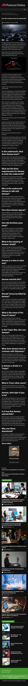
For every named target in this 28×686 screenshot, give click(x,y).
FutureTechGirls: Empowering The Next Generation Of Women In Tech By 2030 (14, 514)
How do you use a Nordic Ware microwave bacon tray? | (13, 474)
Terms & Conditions (20, 676)
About (10, 678)
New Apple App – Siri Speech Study (6, 636)
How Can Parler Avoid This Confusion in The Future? (6, 627)
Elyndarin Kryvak (7, 504)
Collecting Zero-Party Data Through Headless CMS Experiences (14, 559)
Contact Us (16, 678)
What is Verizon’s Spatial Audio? (6, 644)
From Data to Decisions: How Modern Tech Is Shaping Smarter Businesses (14, 582)
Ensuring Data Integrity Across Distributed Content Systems (14, 537)
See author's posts (14, 462)
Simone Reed (6, 22)
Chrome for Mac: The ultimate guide (6, 661)
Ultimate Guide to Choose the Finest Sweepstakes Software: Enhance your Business (14, 604)
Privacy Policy (10, 676)
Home (4, 676)
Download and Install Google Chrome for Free (6, 653)
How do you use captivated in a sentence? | (13, 468)
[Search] (24, 9)
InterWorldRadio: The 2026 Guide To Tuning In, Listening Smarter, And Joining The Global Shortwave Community (14, 490)
